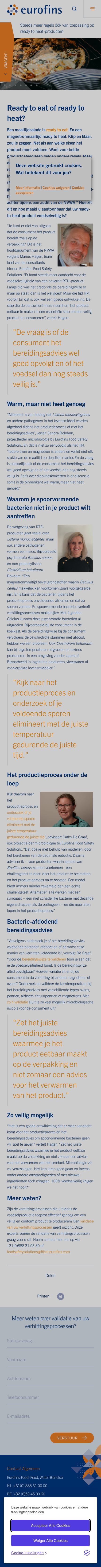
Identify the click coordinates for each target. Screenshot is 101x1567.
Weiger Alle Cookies (50, 1540)
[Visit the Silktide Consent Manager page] (87, 1553)
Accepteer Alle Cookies (50, 1525)
